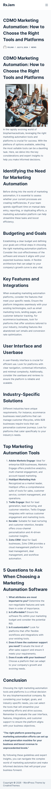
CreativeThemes (11, 785)
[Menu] (46, 5)
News (33, 47)
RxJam (9, 5)
